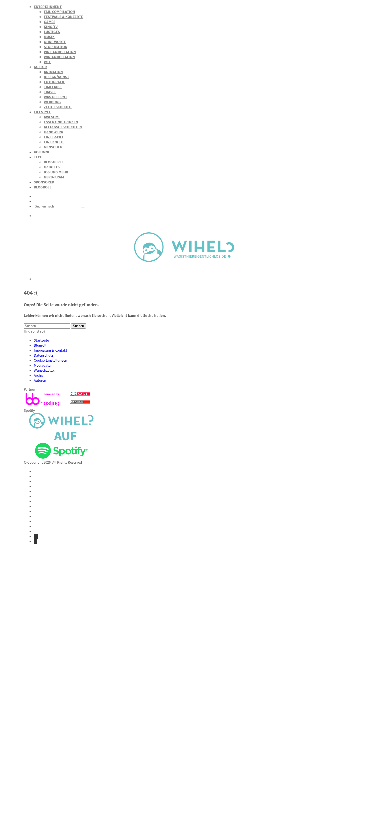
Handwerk (53, 131)
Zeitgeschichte (58, 106)
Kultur (40, 66)
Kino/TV (51, 26)
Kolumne (42, 151)
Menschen (53, 146)
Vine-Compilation (60, 51)
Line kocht (54, 141)
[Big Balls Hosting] (42, 406)
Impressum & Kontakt (50, 350)
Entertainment (48, 6)
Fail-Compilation (59, 11)
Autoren (40, 380)
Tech (38, 156)
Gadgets (52, 166)
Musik (49, 36)
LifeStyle (42, 111)
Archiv (39, 375)
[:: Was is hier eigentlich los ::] (184, 270)
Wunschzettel (44, 370)
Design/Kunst (56, 76)
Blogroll (43, 186)
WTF (47, 61)
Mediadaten (43, 365)
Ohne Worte (55, 41)
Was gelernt (55, 96)
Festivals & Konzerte (63, 16)
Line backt (53, 136)
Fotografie (54, 81)
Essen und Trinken (61, 121)
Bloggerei (53, 161)
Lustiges (52, 31)
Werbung (52, 101)
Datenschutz (43, 355)
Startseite (41, 340)
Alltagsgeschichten (63, 126)
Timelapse (53, 86)
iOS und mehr (56, 171)
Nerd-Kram (54, 176)
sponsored (44, 181)
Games (49, 21)
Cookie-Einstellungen (50, 360)
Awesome (52, 116)
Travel (50, 91)
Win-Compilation (59, 56)
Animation (53, 71)
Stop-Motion (55, 46)
